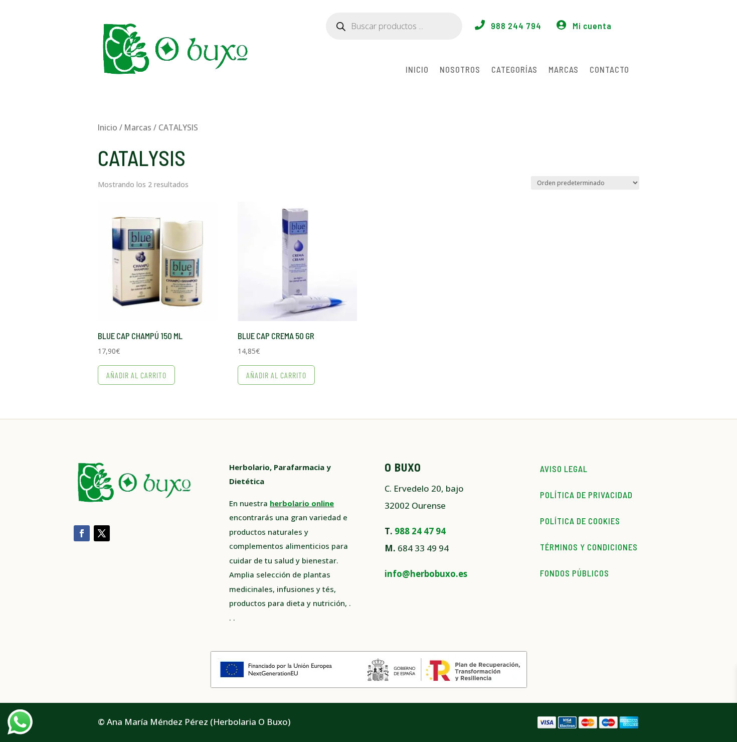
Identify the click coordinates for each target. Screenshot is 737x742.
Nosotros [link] (460, 69)
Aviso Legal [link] (564, 469)
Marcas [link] (563, 69)
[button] (82, 533)
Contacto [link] (609, 69)
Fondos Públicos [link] (574, 573)
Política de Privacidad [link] (586, 495)
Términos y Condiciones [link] (589, 547)
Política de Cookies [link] (580, 521)
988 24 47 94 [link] (420, 531)
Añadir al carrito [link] (136, 375)
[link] (157, 279)
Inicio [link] (417, 69)
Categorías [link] (514, 69)
